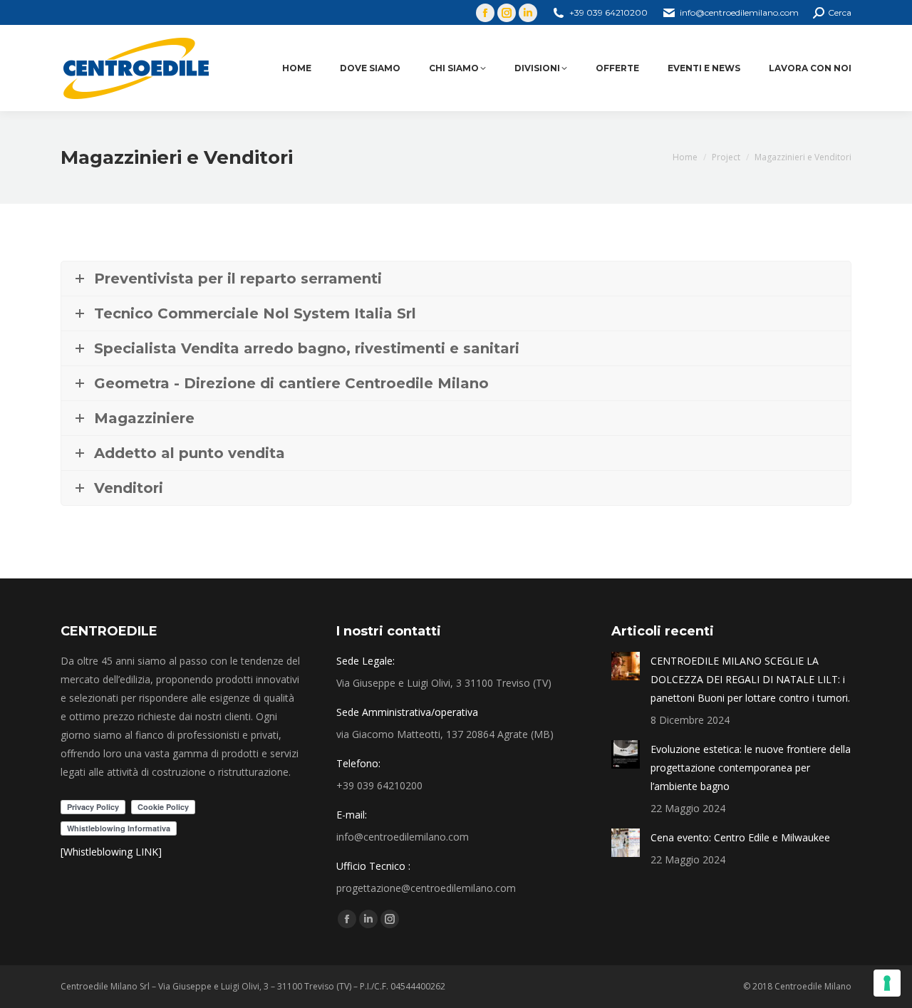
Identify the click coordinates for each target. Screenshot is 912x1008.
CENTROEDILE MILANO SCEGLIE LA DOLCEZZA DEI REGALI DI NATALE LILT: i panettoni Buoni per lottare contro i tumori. (750, 679)
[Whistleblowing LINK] (111, 851)
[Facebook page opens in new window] (485, 13)
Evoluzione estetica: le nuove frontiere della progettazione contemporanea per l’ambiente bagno (751, 767)
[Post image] (625, 666)
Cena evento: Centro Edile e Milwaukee (740, 837)
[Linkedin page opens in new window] (528, 13)
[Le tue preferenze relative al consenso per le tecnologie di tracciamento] (887, 983)
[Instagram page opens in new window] (506, 13)
